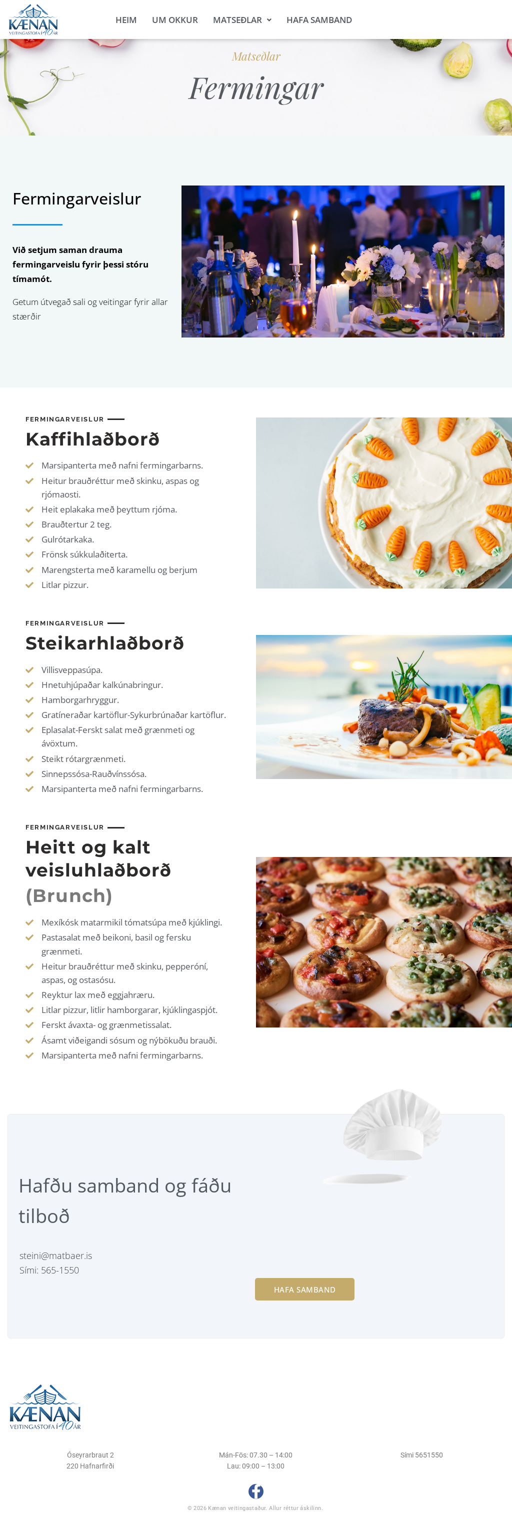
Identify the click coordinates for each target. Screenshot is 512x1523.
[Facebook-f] (256, 1491)
